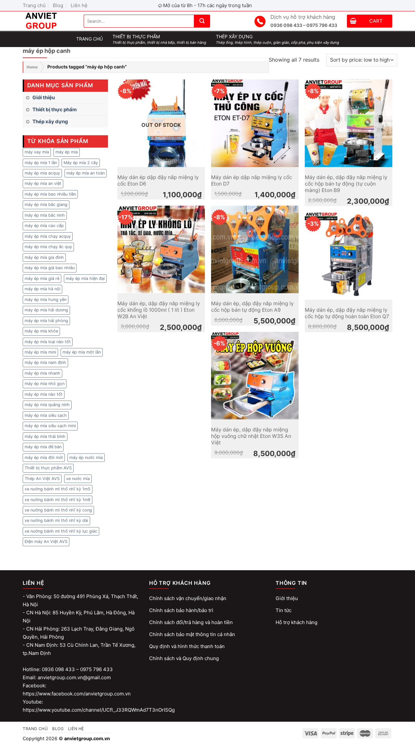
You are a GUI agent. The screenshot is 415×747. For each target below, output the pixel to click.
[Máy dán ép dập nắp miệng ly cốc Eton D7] (255, 123)
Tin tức (283, 610)
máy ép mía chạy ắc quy (48, 246)
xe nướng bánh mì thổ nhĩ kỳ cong (58, 510)
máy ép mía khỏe (41, 331)
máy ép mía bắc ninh (45, 215)
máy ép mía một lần (82, 352)
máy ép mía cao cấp (44, 225)
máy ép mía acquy (42, 173)
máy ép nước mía (86, 457)
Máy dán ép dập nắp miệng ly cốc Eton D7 (251, 180)
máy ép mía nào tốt (44, 394)
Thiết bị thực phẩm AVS (48, 467)
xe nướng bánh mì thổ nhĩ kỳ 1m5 (57, 489)
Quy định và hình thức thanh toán (187, 646)
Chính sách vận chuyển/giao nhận (187, 598)
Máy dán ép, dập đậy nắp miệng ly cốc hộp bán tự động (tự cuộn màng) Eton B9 (346, 184)
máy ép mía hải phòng (46, 320)
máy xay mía (37, 152)
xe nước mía (78, 478)
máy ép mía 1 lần (41, 162)
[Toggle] (105, 109)
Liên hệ (79, 5)
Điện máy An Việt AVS (46, 541)
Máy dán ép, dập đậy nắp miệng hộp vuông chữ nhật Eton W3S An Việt (251, 436)
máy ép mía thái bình (45, 436)
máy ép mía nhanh (42, 373)
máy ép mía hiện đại (85, 278)
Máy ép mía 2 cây (81, 162)
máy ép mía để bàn (43, 446)
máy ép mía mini (40, 352)
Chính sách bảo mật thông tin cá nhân (192, 634)
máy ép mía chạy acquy (48, 236)
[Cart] (353, 21)
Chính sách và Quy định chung (184, 658)
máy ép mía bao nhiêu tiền (50, 194)
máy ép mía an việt (43, 183)
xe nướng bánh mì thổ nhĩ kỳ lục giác (61, 531)
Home (32, 67)
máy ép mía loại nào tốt (48, 341)
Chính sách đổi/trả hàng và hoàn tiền (191, 622)
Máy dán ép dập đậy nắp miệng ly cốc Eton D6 (158, 180)
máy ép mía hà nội (42, 288)
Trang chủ (34, 5)
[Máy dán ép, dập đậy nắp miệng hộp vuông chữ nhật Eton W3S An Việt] (255, 375)
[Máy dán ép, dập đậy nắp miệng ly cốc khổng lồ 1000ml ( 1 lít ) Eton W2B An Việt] (161, 249)
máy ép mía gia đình (44, 257)
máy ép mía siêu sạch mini (50, 425)
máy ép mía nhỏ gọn (45, 383)
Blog (58, 5)
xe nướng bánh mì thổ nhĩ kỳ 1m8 (57, 499)
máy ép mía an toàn (85, 173)
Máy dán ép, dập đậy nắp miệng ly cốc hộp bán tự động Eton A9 (252, 306)
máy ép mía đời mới (44, 457)
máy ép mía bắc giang (46, 204)
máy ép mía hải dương (46, 309)
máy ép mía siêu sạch (46, 415)
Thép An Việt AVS (42, 478)
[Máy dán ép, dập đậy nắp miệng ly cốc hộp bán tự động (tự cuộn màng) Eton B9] (348, 123)
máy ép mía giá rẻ (42, 278)
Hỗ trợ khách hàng (296, 622)
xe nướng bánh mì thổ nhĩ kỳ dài (56, 520)
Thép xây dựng (50, 121)
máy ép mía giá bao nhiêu (50, 267)
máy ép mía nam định (45, 362)
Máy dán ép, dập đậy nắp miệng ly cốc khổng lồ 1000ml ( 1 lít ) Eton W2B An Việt (158, 310)
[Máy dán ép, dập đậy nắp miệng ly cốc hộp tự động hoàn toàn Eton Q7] (348, 256)
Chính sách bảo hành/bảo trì (181, 610)
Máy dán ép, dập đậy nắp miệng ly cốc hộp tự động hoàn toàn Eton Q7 (347, 313)
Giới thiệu (43, 97)
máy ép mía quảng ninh (47, 404)
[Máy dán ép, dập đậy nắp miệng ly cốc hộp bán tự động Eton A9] (255, 249)
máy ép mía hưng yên (45, 299)
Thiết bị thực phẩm (54, 109)
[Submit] (202, 21)
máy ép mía (66, 152)
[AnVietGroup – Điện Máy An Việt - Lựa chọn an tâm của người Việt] (48, 21)
